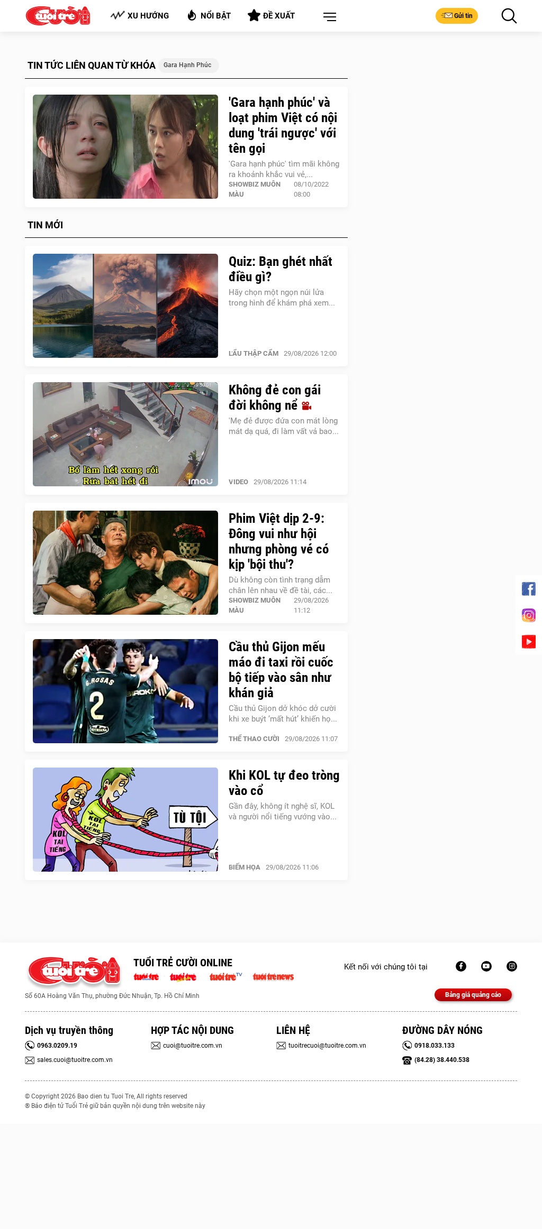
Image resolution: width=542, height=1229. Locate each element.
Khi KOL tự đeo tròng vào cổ (284, 783)
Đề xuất (279, 16)
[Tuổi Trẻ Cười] (512, 966)
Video (238, 482)
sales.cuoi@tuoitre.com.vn (75, 1060)
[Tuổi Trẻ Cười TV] (486, 966)
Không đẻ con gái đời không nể (275, 397)
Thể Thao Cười (254, 739)
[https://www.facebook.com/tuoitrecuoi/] (461, 966)
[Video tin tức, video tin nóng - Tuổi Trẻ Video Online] (230, 975)
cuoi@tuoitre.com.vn (192, 1045)
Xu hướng (148, 16)
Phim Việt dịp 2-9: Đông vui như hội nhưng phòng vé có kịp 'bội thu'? (279, 541)
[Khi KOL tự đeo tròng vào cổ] (125, 820)
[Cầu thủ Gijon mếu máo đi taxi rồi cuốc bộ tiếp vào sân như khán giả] (125, 691)
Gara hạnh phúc (187, 65)
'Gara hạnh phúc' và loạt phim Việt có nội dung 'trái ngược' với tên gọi (283, 125)
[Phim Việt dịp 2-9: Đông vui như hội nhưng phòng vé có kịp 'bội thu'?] (125, 563)
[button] (327, 17)
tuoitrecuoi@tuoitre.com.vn (327, 1045)
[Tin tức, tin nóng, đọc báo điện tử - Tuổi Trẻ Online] (149, 975)
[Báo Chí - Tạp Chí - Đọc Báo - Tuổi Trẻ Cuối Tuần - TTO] (187, 975)
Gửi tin (463, 16)
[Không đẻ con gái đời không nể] (125, 434)
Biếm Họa (244, 867)
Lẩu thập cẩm (253, 353)
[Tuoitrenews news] (273, 975)
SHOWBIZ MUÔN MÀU (255, 189)
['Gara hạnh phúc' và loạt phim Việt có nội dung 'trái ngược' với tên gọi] (125, 147)
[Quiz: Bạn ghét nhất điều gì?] (125, 306)
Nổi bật (216, 16)
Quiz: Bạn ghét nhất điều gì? (280, 269)
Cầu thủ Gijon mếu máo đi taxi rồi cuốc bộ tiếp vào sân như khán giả (281, 669)
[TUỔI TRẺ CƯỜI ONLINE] (74, 973)
